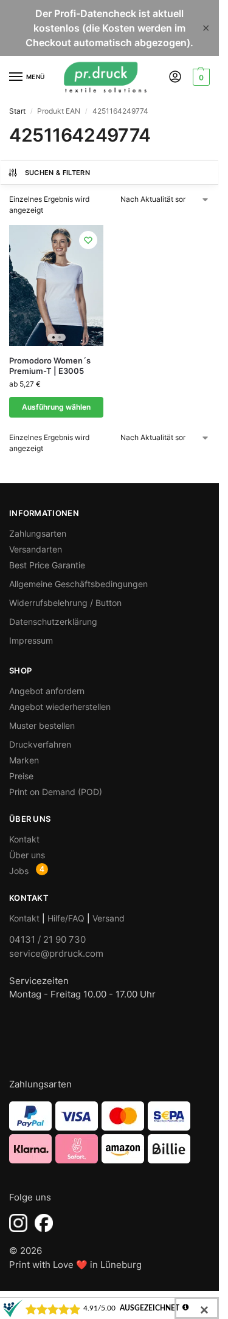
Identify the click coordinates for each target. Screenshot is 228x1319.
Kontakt (24, 839)
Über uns (27, 855)
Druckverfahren (40, 744)
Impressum (31, 640)
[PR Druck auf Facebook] (44, 1223)
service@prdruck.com (56, 953)
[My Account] (175, 77)
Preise (21, 776)
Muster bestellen (42, 725)
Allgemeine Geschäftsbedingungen (78, 584)
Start (17, 110)
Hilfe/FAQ (66, 918)
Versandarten (35, 549)
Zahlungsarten (37, 533)
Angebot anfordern (47, 691)
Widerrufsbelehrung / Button (65, 603)
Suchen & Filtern (57, 172)
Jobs (19, 871)
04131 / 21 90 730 (47, 939)
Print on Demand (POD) (55, 792)
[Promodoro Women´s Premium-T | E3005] (56, 285)
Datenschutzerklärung (53, 621)
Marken (24, 760)
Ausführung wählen (56, 407)
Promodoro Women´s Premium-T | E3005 (50, 366)
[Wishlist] (88, 240)
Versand (108, 918)
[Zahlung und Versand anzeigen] (109, 1132)
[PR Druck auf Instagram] (18, 1223)
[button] (200, 77)
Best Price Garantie (47, 565)
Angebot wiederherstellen (60, 706)
